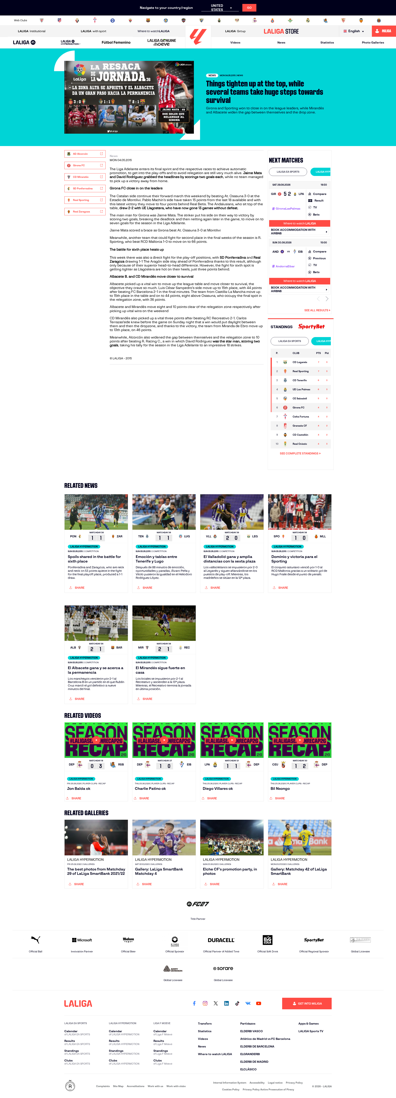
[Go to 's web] (311, 327)
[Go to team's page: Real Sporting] (285, 371)
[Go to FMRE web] (70, 1086)
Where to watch (154, 31)
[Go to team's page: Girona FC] (285, 408)
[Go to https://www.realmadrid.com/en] (308, 20)
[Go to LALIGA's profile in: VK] (248, 1003)
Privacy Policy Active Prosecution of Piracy (268, 1089)
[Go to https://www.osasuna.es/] (77, 20)
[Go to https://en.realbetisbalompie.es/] (290, 20)
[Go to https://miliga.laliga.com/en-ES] (384, 31)
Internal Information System (229, 1082)
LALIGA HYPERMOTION (329, 171)
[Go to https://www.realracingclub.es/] (219, 20)
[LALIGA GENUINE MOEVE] (162, 43)
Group (235, 31)
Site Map (118, 1086)
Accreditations (135, 1086)
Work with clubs (176, 1086)
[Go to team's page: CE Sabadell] (285, 398)
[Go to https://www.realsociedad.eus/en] (326, 20)
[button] (24, 42)
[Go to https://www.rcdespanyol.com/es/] (272, 20)
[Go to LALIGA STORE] (281, 31)
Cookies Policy (230, 1089)
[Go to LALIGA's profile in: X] (215, 1003)
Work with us (155, 1086)
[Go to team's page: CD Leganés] (285, 362)
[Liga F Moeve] (116, 43)
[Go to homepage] (198, 46)
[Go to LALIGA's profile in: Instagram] (205, 1003)
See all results (316, 310)
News (281, 42)
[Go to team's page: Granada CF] (285, 426)
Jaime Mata (166, 215)
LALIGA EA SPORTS (288, 171)
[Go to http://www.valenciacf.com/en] (361, 20)
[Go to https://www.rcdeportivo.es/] (255, 20)
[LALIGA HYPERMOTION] (71, 42)
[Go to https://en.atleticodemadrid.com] (59, 20)
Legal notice (275, 1082)
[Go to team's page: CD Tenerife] (285, 380)
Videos (235, 42)
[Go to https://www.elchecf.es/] (130, 20)
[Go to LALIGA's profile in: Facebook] (194, 1003)
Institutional (31, 31)
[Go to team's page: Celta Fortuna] (285, 417)
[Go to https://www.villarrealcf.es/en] (379, 20)
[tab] (288, 172)
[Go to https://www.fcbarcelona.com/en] (148, 20)
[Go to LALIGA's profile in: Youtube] (258, 1003)
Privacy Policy (294, 1082)
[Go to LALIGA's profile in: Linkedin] (226, 1003)
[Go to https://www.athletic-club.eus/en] (42, 20)
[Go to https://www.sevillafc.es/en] (343, 20)
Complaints (103, 1086)
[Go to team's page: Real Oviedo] (285, 444)
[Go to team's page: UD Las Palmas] (285, 389)
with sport (93, 31)
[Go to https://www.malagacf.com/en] (201, 20)
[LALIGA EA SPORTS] (24, 43)
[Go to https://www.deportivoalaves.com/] (113, 20)
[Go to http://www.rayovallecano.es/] (237, 20)
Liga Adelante (127, 169)
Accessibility (257, 1082)
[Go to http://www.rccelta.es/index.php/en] (95, 20)
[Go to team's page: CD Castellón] (285, 435)
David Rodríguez (199, 341)
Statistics (327, 42)
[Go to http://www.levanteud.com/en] (183, 20)
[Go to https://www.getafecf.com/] (166, 20)
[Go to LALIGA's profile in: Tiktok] (237, 1003)
